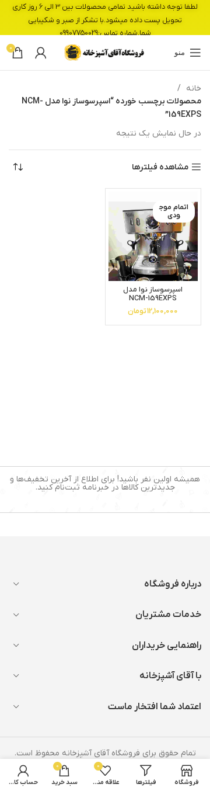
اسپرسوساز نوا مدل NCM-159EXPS (153, 294)
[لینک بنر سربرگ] (105, 17)
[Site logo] (105, 52)
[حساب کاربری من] (40, 52)
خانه (192, 88)
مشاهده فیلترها (160, 167)
